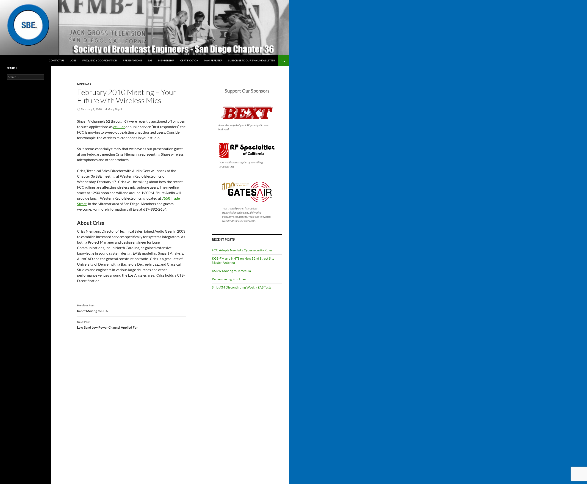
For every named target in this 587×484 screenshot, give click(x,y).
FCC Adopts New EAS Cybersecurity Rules (242, 250)
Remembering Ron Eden (229, 279)
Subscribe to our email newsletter (251, 60)
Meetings (84, 84)
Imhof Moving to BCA (92, 308)
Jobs (73, 60)
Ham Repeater (213, 60)
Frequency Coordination (99, 60)
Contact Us (56, 60)
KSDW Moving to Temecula (231, 271)
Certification (189, 60)
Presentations (132, 60)
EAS (150, 60)
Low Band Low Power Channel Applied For (107, 324)
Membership (166, 60)
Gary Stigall (115, 109)
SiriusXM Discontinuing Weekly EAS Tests (241, 287)
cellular (119, 126)
